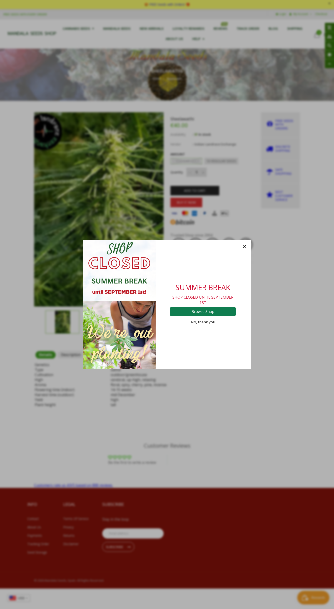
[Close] (244, 246)
